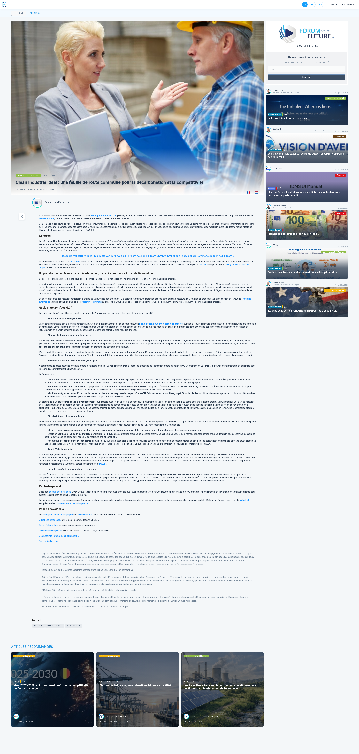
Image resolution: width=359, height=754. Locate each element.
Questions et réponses (50, 520)
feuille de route (85, 514)
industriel (203, 264)
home (20, 13)
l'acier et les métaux (92, 302)
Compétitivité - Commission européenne (59, 536)
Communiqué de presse (50, 530)
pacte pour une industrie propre (57, 514)
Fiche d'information (48, 525)
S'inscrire (306, 77)
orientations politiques (60, 492)
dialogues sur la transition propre (72, 503)
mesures (75, 261)
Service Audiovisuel (48, 541)
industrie (112, 215)
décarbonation (46, 218)
